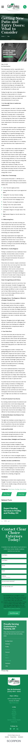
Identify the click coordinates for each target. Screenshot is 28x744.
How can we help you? (7, 586)
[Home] (13, 7)
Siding (14, 718)
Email (3, 570)
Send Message (14, 613)
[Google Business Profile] (10, 729)
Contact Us (14, 722)
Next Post (21, 494)
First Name (4, 555)
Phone (3, 565)
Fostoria (7, 649)
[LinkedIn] (17, 729)
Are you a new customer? (8, 581)
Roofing (17, 489)
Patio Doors (11, 489)
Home (14, 710)
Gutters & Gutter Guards (14, 720)
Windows (14, 714)
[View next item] (8, 521)
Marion (7, 658)
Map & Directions (13, 703)
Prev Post (7, 494)
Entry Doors (23, 489)
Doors (14, 716)
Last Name (4, 560)
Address (4, 576)
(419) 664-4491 (14, 691)
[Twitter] (14, 729)
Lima (6, 655)
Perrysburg (8, 660)
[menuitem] (7, 737)
